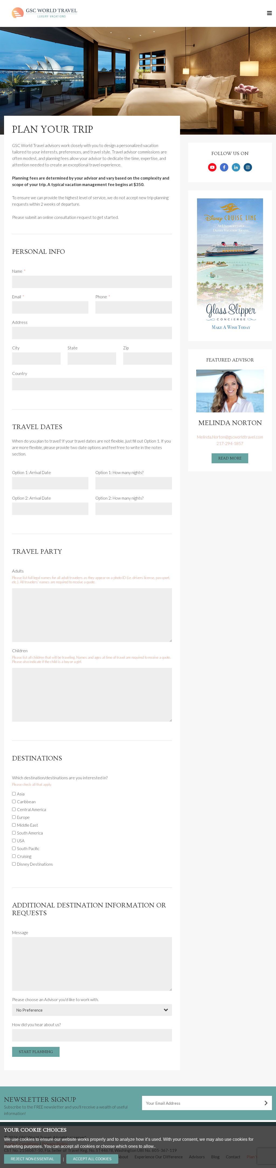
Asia (21, 793)
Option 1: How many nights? (119, 472)
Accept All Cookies (92, 1159)
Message (20, 932)
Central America (31, 809)
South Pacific (28, 848)
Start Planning (36, 1052)
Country (19, 373)
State (73, 347)
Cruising (24, 856)
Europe (23, 817)
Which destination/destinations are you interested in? (60, 777)
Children (19, 650)
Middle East (27, 825)
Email (16, 296)
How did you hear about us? (36, 1024)
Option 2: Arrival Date (31, 498)
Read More (230, 458)
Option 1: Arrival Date (31, 472)
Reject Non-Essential (32, 1159)
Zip (126, 347)
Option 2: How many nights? (119, 498)
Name (17, 271)
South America (30, 832)
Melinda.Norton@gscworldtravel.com (230, 436)
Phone (101, 296)
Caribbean (26, 801)
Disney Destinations (35, 864)
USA (21, 840)
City (15, 347)
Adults (18, 571)
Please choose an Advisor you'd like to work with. (55, 999)
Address (19, 322)
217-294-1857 (229, 443)
